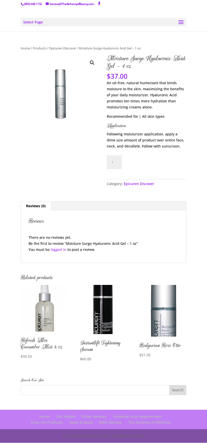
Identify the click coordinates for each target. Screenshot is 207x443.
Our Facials (65, 416)
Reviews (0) (36, 205)
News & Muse (81, 422)
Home (25, 48)
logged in (58, 249)
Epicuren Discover (62, 48)
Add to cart (146, 161)
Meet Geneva (110, 422)
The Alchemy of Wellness (149, 422)
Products (39, 48)
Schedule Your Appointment (137, 416)
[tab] (35, 206)
